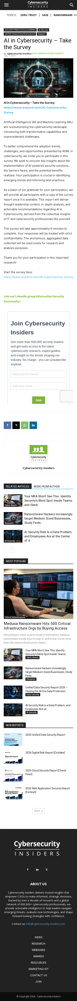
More (37, 810)
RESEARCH (38, 943)
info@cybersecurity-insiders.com (45, 924)
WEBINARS (38, 949)
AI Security (43, 29)
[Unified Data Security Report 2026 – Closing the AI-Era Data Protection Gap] (13, 692)
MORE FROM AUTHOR (47, 486)
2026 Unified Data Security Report (45, 734)
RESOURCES (38, 962)
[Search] (72, 5)
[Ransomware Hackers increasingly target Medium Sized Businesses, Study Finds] (13, 518)
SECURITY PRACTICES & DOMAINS (20, 29)
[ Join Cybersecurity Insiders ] (48, 53)
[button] (6, 5)
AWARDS (38, 956)
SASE (45, 15)
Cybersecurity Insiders (19, 53)
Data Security (33, 694)
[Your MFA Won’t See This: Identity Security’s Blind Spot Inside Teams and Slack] (13, 500)
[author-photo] (38, 462)
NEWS (38, 937)
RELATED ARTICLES (17, 486)
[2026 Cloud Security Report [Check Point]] (13, 784)
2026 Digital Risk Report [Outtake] (45, 752)
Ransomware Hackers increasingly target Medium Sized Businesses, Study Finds (48, 518)
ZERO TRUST (28, 15)
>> (75, 15)
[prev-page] (6, 550)
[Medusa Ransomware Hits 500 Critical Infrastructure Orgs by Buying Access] (38, 594)
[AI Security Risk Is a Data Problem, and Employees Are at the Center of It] (13, 536)
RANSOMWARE (63, 15)
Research (42, 34)
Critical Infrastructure (15, 617)
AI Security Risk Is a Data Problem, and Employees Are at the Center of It (48, 536)
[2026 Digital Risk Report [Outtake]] (13, 766)
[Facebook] (7, 425)
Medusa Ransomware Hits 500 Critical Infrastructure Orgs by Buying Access (37, 625)
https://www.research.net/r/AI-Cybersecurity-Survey (38, 277)
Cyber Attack (11, 505)
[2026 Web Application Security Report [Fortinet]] (13, 802)
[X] (16, 425)
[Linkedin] (33, 425)
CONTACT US (38, 975)
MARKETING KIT (39, 968)
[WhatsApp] (24, 425)
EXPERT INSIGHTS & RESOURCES (20, 34)
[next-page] (12, 550)
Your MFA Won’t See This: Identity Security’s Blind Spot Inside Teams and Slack (48, 500)
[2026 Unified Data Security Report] (13, 748)
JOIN (38, 981)
